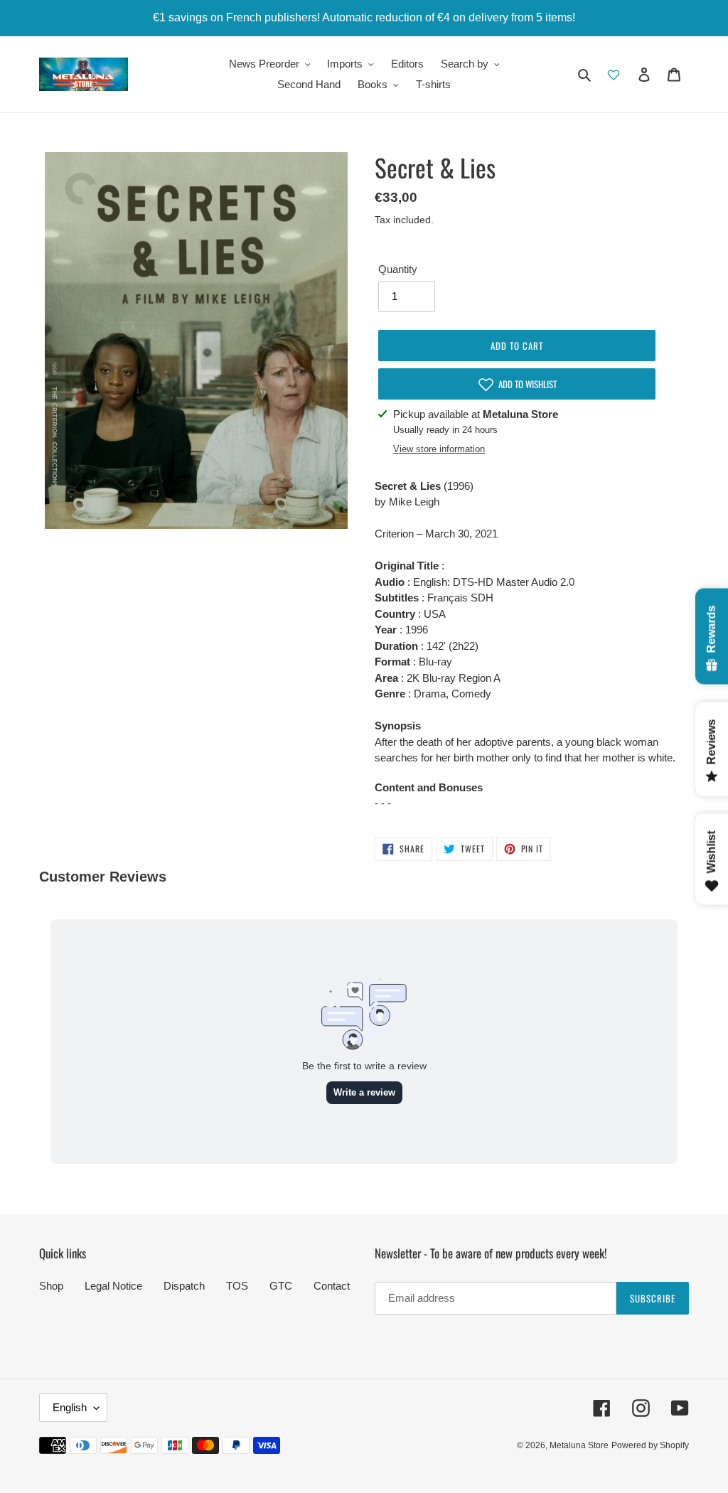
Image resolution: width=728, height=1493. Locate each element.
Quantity (397, 269)
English (70, 1407)
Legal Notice (113, 1286)
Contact (332, 1286)
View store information (439, 449)
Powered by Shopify (650, 1445)
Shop (51, 1286)
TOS (237, 1286)
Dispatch (184, 1286)
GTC (280, 1286)
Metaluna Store (579, 1445)
